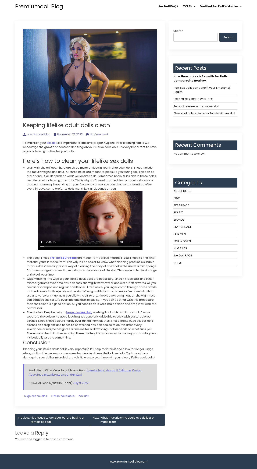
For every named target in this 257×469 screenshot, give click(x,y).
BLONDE (178, 220)
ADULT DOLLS (182, 191)
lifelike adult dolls (63, 258)
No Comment (99, 134)
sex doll (52, 143)
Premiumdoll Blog (39, 6)
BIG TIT (178, 212)
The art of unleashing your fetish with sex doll (204, 113)
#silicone (124, 370)
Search (178, 31)
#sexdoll (112, 370)
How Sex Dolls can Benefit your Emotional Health (201, 90)
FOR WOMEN (182, 241)
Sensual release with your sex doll (196, 106)
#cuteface (35, 375)
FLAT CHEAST (182, 227)
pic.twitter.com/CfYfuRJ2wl (63, 375)
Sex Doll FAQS (168, 6)
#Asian (136, 370)
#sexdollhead (95, 370)
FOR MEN (179, 234)
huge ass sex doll (78, 312)
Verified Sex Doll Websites (219, 6)
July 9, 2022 (80, 383)
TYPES (187, 6)
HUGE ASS (180, 248)
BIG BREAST (181, 205)
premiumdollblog (38, 134)
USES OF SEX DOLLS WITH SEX (193, 99)
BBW (176, 198)
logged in (39, 439)
